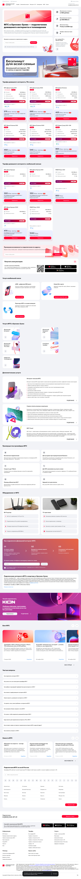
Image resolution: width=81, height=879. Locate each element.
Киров (60, 799)
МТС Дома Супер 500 (10, 88)
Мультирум (56, 835)
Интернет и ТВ (33, 4)
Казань (5, 799)
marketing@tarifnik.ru (47, 870)
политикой (29, 567)
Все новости (69, 760)
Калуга (23, 799)
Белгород (61, 786)
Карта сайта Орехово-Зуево (34, 855)
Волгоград (6, 792)
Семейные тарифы (32, 845)
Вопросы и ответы (6, 857)
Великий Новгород (26, 789)
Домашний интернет (24, 4)
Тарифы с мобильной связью (34, 847)
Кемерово (42, 799)
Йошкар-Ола (62, 795)
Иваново (6, 795)
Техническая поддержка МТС (9, 853)
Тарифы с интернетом (33, 835)
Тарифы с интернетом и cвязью (35, 841)
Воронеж (42, 792)
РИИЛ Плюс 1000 (35, 207)
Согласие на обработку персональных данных (39, 865)
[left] (72, 625)
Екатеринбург (62, 792)
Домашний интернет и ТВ (59, 839)
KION (44, 4)
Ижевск (24, 795)
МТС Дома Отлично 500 (11, 125)
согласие (10, 567)
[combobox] (16, 42)
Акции (47, 4)
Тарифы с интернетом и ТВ (33, 837)
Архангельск (7, 786)
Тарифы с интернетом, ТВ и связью (35, 839)
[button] (27, 32)
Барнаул (42, 786)
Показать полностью (8, 587)
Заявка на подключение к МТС (9, 837)
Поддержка (14, 1)
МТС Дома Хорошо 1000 (11, 207)
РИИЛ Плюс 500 (60, 170)
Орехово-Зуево (75, 1)
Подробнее (70, 400)
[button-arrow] (5, 337)
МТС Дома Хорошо (9, 170)
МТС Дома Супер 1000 (36, 88)
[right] (76, 625)
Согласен (55, 873)
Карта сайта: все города (33, 853)
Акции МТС (5, 841)
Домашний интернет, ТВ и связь (61, 841)
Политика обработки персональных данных (45, 864)
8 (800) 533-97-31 (73, 5)
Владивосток (43, 789)
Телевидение (39, 4)
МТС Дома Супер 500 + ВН (63, 125)
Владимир (61, 789)
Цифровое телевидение (59, 843)
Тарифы (18, 4)
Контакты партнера (6, 855)
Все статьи (68, 665)
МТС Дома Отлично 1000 (37, 125)
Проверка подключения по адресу (10, 835)
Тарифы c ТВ (31, 843)
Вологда (24, 792)
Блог (3, 845)
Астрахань (24, 786)
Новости (4, 843)
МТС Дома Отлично (61, 88)
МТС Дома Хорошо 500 (36, 170)
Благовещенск (7, 789)
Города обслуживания (7, 859)
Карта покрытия (6, 839)
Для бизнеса (6, 1)
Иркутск (42, 795)
